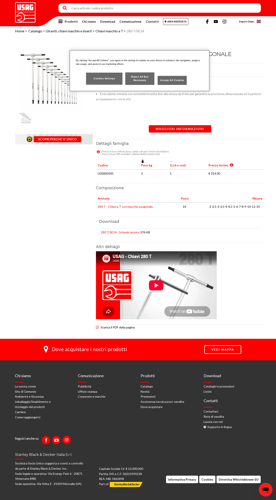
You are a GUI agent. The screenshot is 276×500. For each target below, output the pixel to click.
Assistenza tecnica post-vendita (162, 401)
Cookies (207, 479)
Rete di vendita (214, 416)
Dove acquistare (152, 407)
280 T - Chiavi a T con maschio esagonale (125, 206)
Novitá (145, 391)
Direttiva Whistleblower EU (239, 479)
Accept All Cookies (172, 80)
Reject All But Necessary (139, 78)
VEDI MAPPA (222, 349)
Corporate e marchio (91, 396)
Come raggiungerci (27, 417)
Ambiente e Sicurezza (29, 396)
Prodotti (71, 21)
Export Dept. (246, 21)
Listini (208, 391)
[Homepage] (25, 11)
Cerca (65, 8)
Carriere (20, 412)
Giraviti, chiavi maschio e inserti (69, 31)
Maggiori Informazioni (180, 129)
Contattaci (211, 411)
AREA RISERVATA (177, 21)
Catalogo (35, 31)
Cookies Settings (104, 78)
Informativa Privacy (182, 479)
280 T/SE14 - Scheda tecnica (120, 232)
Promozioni (148, 396)
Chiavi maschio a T (109, 31)
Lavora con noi (213, 421)
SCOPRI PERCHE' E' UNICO (57, 139)
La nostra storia (25, 386)
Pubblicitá (84, 386)
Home (19, 31)
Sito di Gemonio (25, 391)
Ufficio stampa (87, 391)
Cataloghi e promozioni (219, 386)
